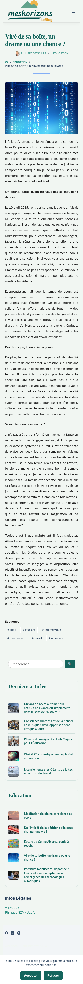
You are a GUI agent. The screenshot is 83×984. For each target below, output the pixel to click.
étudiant (29, 630)
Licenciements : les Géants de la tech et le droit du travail (49, 771)
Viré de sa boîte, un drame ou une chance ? (47, 857)
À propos (12, 907)
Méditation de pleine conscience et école (48, 815)
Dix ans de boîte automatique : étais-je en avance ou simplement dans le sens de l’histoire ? (47, 708)
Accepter (31, 976)
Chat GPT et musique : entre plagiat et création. (48, 756)
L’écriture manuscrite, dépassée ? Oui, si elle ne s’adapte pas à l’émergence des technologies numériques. (46, 875)
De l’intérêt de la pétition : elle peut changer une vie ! (48, 829)
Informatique (51, 630)
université (56, 638)
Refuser (53, 976)
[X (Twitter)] (12, 933)
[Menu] (73, 11)
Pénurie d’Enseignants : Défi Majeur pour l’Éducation (48, 741)
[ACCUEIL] (6, 62)
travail (37, 638)
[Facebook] (6, 933)
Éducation (60, 53)
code (11, 630)
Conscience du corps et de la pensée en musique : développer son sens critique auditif (49, 725)
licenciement (16, 638)
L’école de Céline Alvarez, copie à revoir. (46, 843)
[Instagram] (18, 933)
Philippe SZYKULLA (20, 912)
